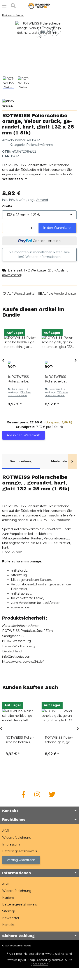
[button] (39, 179)
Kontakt (8, 925)
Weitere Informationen (43, 257)
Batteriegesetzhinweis (19, 851)
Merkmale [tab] (59, 461)
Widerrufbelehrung (16, 838)
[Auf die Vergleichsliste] (43, 31)
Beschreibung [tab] (21, 461)
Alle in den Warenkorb (23, 435)
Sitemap (8, 911)
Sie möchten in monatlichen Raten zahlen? (39, 254)
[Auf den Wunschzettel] (54, 31)
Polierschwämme (39, 145)
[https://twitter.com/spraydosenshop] (52, 795)
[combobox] (39, 214)
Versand (42, 200)
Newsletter (10, 918)
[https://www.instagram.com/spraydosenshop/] (37, 795)
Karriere (8, 898)
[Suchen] (13, 5)
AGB (5, 831)
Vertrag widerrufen (21, 860)
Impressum (11, 844)
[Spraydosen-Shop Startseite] (39, 5)
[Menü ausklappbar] (4, 5)
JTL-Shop (28, 960)
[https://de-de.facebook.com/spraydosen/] (23, 795)
